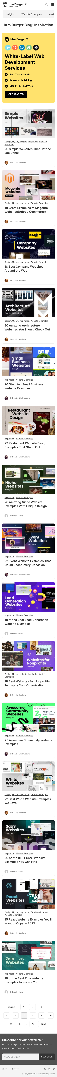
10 (50, 1015)
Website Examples (31, 14)
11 (11, 1024)
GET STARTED (28, 68)
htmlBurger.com (48, 1074)
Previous (11, 1007)
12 (20, 1024)
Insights (10, 14)
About (4, 1069)
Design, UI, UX (11, 141)
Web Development (39, 912)
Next (43, 1024)
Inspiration (33, 141)
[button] (28, 526)
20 (33, 1024)
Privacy (15, 1069)
